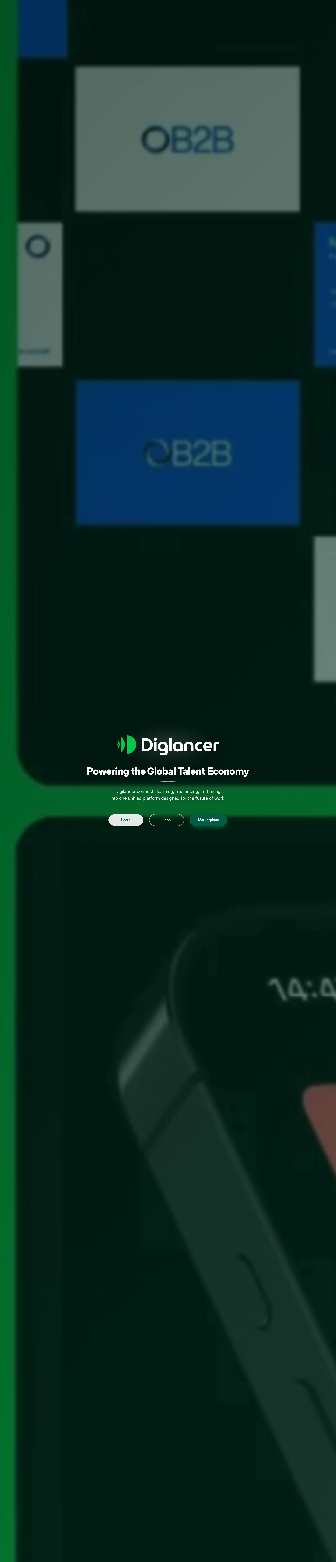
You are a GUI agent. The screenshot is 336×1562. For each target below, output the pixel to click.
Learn (126, 820)
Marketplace (208, 820)
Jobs (167, 820)
